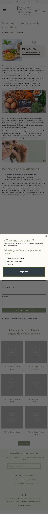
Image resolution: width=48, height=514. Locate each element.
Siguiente (24, 272)
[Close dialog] (46, 236)
